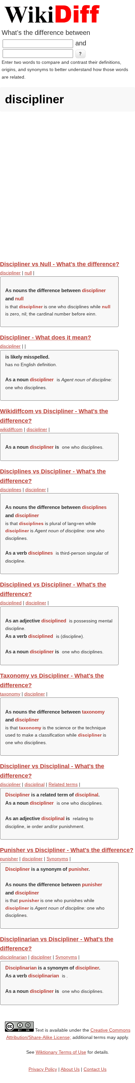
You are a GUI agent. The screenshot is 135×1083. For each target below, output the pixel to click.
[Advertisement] (67, 186)
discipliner (10, 272)
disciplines (10, 489)
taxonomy (10, 693)
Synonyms (57, 858)
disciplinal (35, 784)
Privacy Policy (43, 1069)
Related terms (63, 784)
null (28, 272)
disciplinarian (13, 957)
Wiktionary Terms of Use (61, 1052)
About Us (70, 1069)
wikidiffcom (11, 429)
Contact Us (95, 1069)
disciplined (11, 602)
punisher (9, 858)
